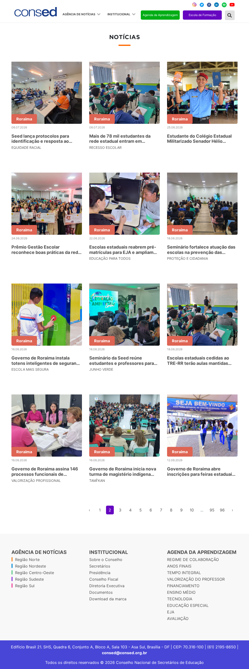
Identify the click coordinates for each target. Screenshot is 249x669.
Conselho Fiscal (103, 579)
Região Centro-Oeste (34, 572)
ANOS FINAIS (179, 566)
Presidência (99, 572)
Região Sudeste (29, 579)
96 (222, 510)
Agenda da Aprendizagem (160, 15)
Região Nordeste (30, 566)
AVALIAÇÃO (177, 618)
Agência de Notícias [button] (79, 14)
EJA (170, 612)
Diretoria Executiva (106, 585)
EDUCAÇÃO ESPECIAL (188, 605)
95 (212, 510)
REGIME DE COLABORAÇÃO (193, 559)
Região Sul (25, 585)
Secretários (99, 566)
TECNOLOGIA (179, 598)
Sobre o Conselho (105, 559)
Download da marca (107, 598)
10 (192, 510)
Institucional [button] (119, 14)
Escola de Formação (202, 15)
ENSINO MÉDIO (181, 592)
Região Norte (27, 559)
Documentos (101, 592)
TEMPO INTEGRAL (184, 572)
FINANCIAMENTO (183, 585)
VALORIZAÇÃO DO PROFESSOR (196, 579)
